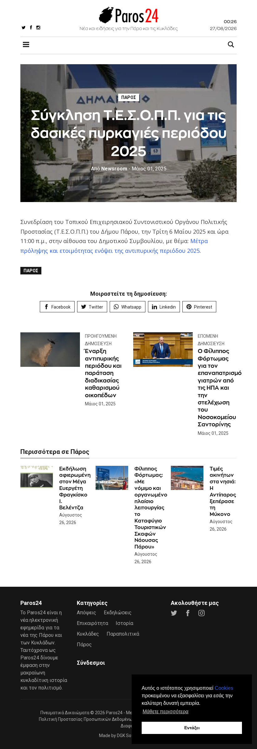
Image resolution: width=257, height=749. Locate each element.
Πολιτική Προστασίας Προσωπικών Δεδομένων (87, 719)
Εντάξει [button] (192, 727)
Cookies (224, 688)
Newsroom (109, 169)
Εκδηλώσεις (118, 613)
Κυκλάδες (88, 634)
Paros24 (114, 712)
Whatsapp (131, 306)
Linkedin (168, 306)
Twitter (96, 306)
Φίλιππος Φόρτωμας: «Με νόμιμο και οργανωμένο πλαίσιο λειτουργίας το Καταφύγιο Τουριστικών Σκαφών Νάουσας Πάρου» (150, 508)
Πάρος (128, 97)
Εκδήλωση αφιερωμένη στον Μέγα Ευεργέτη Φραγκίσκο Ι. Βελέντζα (75, 488)
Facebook (61, 306)
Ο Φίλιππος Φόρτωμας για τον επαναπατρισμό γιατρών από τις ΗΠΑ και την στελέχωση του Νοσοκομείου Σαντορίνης (220, 387)
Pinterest (203, 306)
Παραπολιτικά (123, 634)
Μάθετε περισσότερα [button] (165, 711)
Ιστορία (124, 623)
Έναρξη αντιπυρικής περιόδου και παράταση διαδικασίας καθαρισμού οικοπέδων (103, 373)
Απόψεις (86, 613)
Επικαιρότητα (92, 623)
